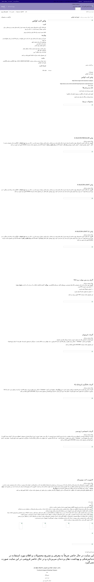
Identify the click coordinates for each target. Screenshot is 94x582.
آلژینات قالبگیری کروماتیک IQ (83, 384)
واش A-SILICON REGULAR (83, 138)
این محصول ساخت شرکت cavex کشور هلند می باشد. (54, 490)
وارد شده (79, 97)
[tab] (49, 70)
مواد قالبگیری (13, 61)
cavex (18, 61)
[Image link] (82, 544)
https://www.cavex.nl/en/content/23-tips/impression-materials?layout (76, 83)
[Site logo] (87, 6)
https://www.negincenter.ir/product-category (82, 80)
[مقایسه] (91, 135)
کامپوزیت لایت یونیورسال (85, 480)
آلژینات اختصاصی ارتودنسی (84, 431)
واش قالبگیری (6, 61)
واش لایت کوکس (42, 62)
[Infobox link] (82, 527)
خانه (92, 17)
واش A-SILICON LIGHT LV (84, 231)
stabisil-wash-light (24, 61)
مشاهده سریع (91, 149)
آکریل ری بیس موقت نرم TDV (83, 280)
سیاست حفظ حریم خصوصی (35, 537)
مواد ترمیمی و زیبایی (85, 17)
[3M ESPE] (47, 511)
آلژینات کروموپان (87, 335)
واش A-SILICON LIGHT (85, 185)
